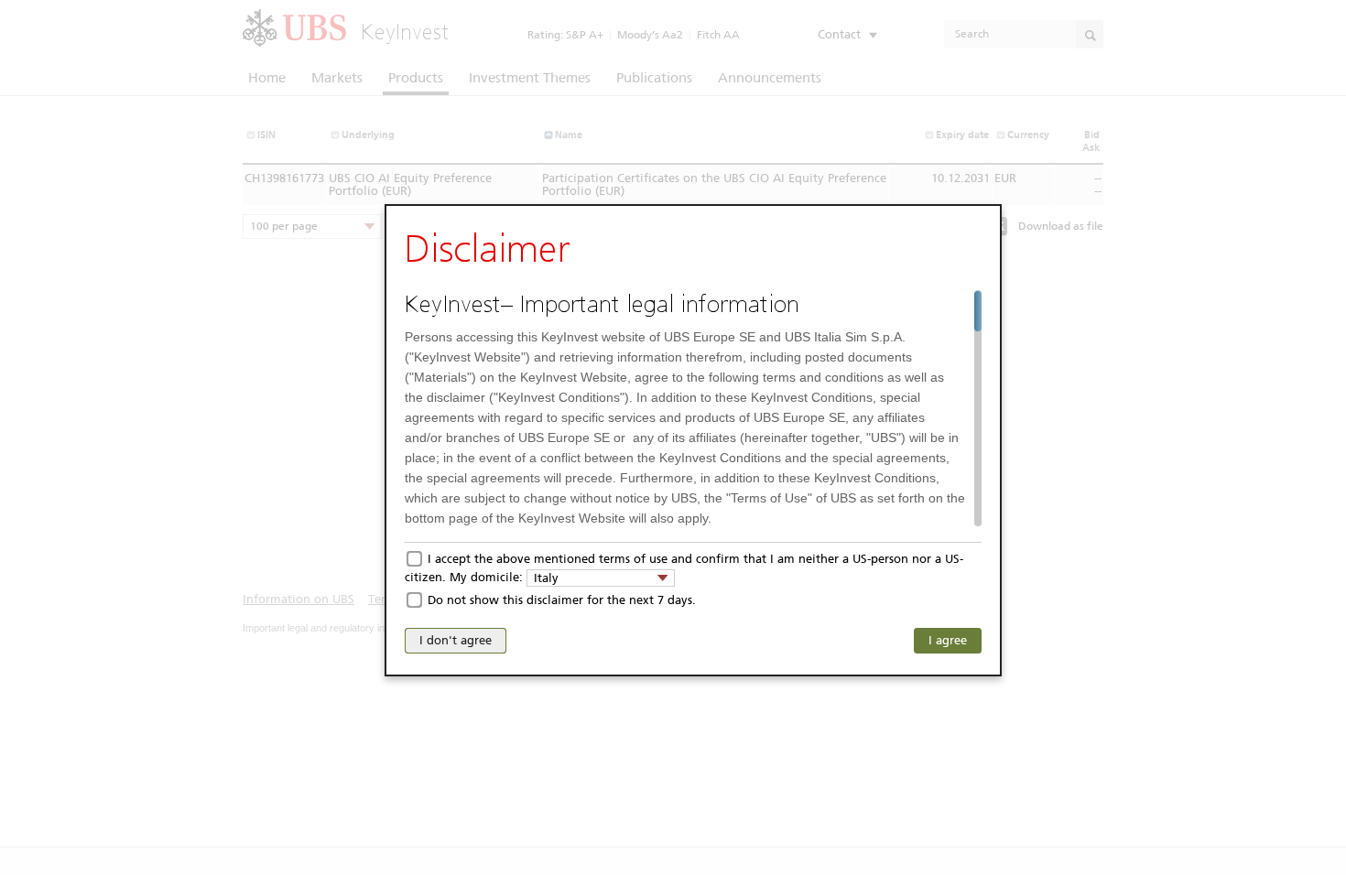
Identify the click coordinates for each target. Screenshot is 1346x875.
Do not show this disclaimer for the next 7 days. (562, 600)
